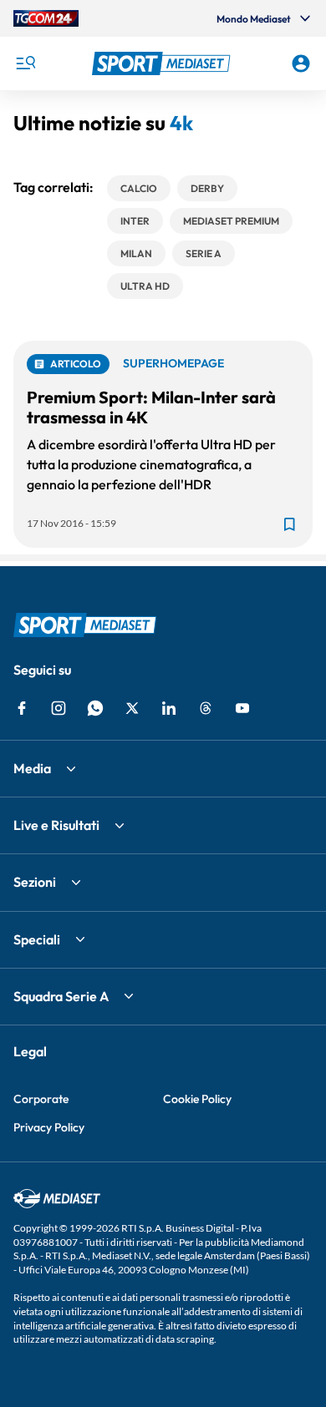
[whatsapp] (95, 708)
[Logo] (163, 63)
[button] (163, 63)
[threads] (205, 708)
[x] (132, 708)
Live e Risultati (56, 825)
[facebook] (21, 708)
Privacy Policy (48, 1127)
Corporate (41, 1098)
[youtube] (242, 708)
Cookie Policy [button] (197, 1098)
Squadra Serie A (61, 996)
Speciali (36, 939)
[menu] (25, 63)
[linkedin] (168, 708)
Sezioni (34, 881)
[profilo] (301, 63)
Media (32, 768)
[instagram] (58, 708)
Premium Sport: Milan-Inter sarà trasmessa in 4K (151, 407)
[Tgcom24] (46, 18)
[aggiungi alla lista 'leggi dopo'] (289, 524)
